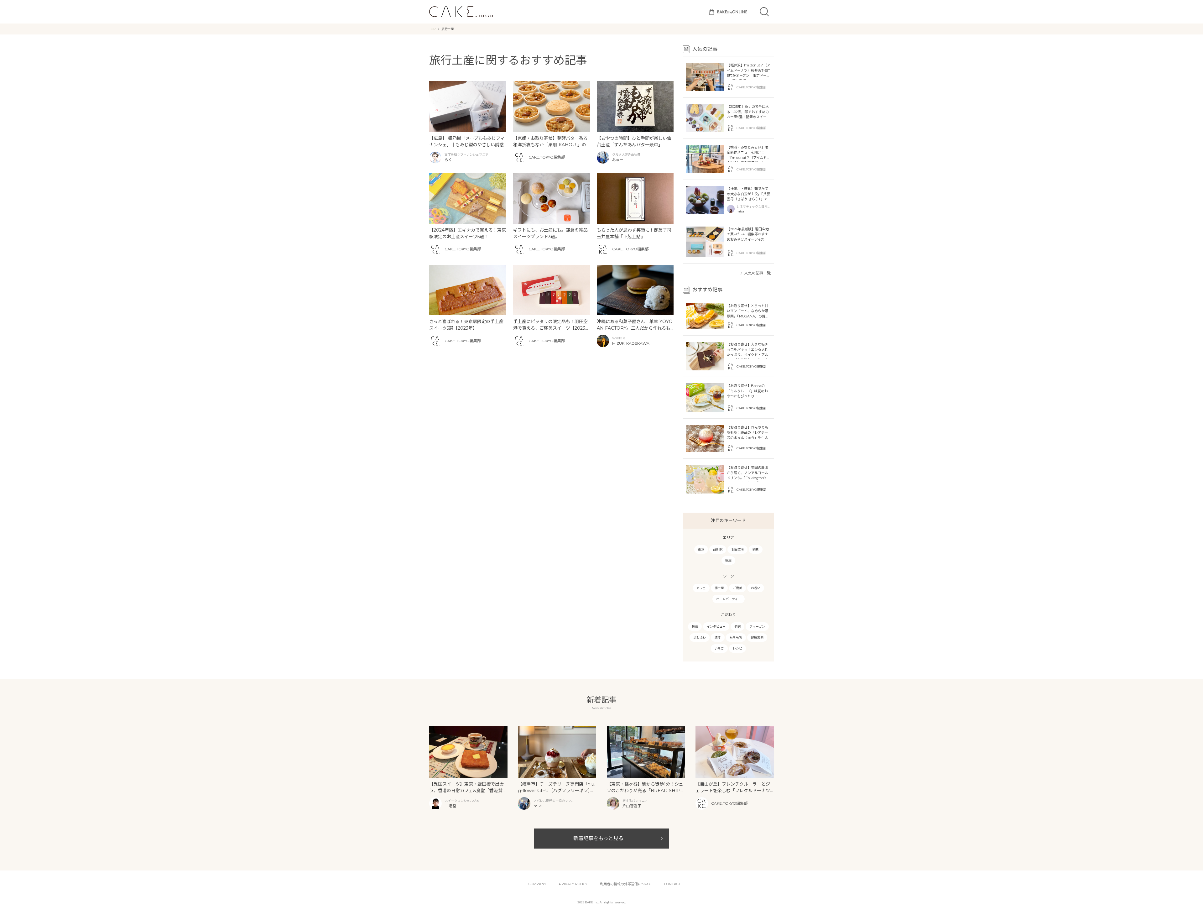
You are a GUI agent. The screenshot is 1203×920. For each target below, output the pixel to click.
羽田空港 (737, 549)
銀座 (728, 560)
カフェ (701, 588)
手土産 (719, 588)
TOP (432, 29)
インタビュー (716, 627)
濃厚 (718, 637)
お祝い (755, 588)
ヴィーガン (757, 627)
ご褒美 (737, 588)
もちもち (736, 637)
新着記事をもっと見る (598, 838)
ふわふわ (699, 637)
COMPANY (537, 884)
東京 (701, 549)
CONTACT (672, 884)
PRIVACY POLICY (573, 884)
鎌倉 (756, 549)
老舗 (737, 627)
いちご (719, 648)
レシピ (737, 648)
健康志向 (757, 637)
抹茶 (695, 627)
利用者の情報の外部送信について (626, 884)
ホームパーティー (728, 599)
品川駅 (717, 549)
